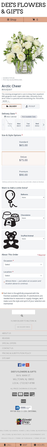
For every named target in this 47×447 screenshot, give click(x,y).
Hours (40, 444)
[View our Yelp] (27, 366)
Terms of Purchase (24, 438)
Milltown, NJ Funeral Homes (12, 431)
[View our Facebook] (19, 366)
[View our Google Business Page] (23, 366)
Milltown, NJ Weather (11, 434)
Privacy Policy (7, 438)
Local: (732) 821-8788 (23, 383)
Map (24, 444)
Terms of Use (40, 438)
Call (8, 444)
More (5, 101)
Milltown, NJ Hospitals (37, 431)
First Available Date (29, 117)
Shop (13, 19)
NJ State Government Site (34, 434)
